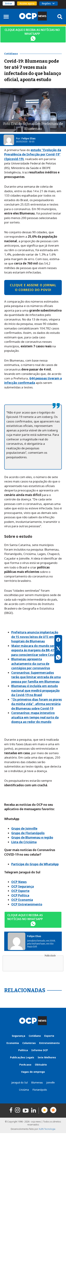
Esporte (49, 1035)
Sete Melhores (47, 1057)
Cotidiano (35, 1035)
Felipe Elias (28, 138)
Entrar (8, 3)
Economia (13, 1043)
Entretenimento (49, 1043)
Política (23, 1050)
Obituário (41, 1064)
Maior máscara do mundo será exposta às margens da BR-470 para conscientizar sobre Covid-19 (36, 650)
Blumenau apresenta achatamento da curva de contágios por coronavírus (30, 663)
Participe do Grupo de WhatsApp (35, 864)
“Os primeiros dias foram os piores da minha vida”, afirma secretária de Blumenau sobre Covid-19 (36, 703)
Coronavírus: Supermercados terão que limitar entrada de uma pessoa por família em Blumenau (36, 677)
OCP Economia (22, 900)
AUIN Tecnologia (47, 1128)
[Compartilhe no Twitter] (58, 649)
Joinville (50, 1082)
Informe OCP (39, 1050)
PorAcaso (25, 1064)
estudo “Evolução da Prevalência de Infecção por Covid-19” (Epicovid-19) (32, 154)
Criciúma (24, 1089)
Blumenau (37, 1082)
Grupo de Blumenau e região (32, 837)
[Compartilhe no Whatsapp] (58, 658)
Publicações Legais (22, 1057)
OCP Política (20, 895)
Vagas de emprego (33, 1071)
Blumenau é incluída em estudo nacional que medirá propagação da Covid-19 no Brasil (35, 690)
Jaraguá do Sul (19, 1082)
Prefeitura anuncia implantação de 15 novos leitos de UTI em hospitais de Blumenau (34, 636)
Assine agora (27, 3)
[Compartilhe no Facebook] (58, 640)
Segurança (18, 1035)
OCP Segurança (22, 886)
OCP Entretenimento (26, 904)
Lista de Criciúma (24, 842)
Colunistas (29, 1043)
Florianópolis (39, 1089)
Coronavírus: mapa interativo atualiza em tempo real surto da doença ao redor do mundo (35, 717)
